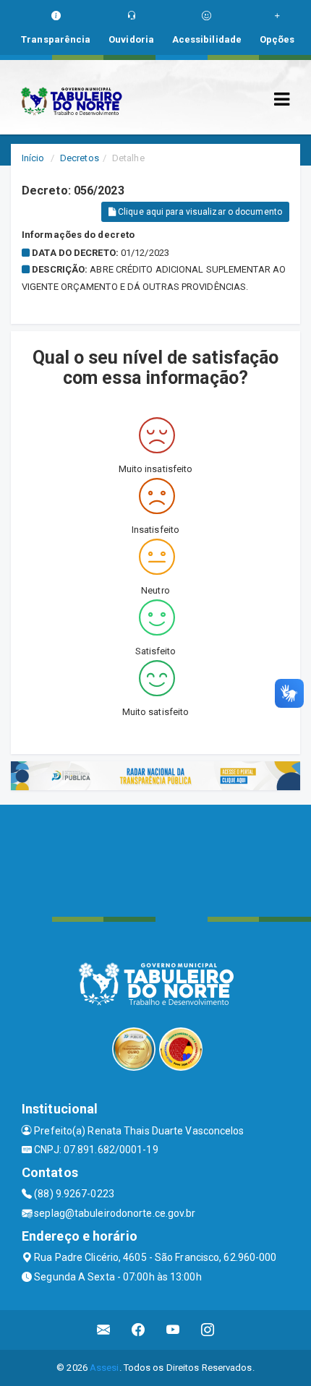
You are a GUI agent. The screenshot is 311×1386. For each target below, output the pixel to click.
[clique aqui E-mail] (103, 1330)
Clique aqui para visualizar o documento (199, 212)
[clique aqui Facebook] (138, 1330)
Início (33, 158)
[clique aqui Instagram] (208, 1330)
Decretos (79, 158)
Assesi (104, 1367)
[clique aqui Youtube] (173, 1330)
